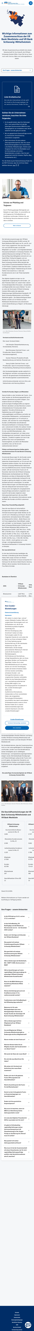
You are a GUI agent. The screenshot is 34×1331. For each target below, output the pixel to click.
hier (14, 165)
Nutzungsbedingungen (17, 1320)
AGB (17, 1325)
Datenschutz (17, 1317)
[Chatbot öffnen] (28, 1325)
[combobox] (17, 70)
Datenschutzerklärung (12, 612)
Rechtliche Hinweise (17, 1322)
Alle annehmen (17, 728)
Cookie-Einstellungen (17, 719)
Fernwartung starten (17, 1329)
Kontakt (17, 1312)
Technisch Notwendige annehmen (17, 723)
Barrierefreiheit (17, 1327)
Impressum (17, 1315)
